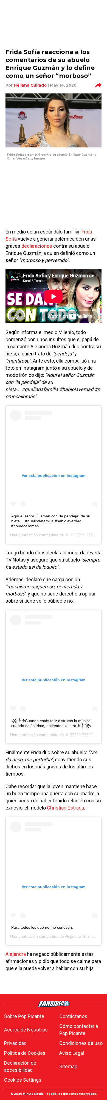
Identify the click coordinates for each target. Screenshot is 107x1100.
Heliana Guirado (30, 85)
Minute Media (33, 1094)
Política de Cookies (25, 1053)
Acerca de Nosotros (26, 1030)
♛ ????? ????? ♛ (81, 535)
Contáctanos (73, 1016)
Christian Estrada (65, 808)
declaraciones (36, 246)
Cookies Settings (22, 1080)
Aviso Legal (71, 1053)
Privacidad (15, 1043)
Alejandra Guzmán (81, 936)
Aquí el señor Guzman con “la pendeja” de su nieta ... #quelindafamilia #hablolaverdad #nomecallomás (50, 521)
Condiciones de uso (81, 1043)
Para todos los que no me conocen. (42, 927)
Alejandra (15, 954)
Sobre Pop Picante (24, 1016)
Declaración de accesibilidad (20, 1066)
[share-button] (98, 85)
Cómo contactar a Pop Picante (78, 1029)
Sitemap (68, 1066)
